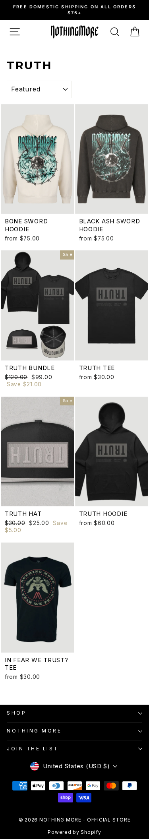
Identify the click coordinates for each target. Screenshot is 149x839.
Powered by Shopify (74, 832)
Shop (16, 713)
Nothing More (34, 731)
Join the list (32, 749)
